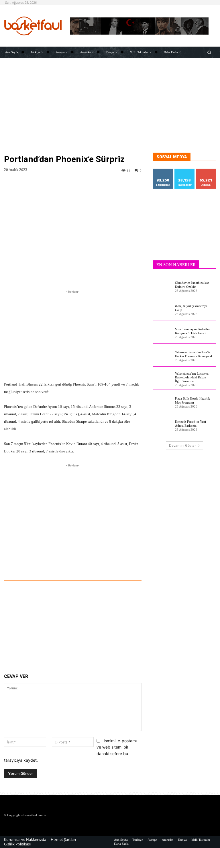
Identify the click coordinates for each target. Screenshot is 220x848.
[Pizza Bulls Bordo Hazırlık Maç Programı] (162, 401)
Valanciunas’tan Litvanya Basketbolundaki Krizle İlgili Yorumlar (192, 377)
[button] (209, 52)
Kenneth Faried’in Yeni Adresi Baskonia (190, 423)
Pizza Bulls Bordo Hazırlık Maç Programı (192, 400)
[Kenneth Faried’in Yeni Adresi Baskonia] (162, 424)
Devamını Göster (182, 445)
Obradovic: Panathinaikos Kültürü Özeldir (192, 284)
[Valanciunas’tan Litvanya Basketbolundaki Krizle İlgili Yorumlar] (162, 378)
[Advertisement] (110, 113)
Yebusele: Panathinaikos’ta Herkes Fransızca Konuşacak (194, 354)
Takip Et (163, 171)
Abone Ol (206, 171)
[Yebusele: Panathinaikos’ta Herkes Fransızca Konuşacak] (162, 355)
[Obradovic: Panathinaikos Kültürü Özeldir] (162, 285)
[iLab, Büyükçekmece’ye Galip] (162, 309)
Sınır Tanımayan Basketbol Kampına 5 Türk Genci (193, 330)
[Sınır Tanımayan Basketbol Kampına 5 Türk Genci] (162, 332)
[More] (105, 564)
